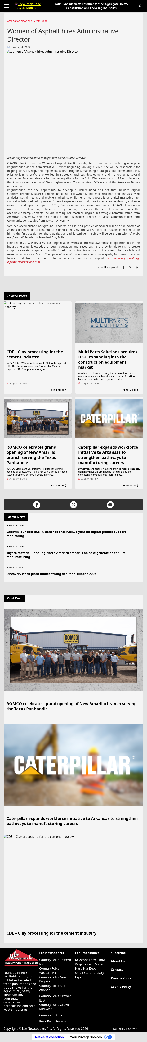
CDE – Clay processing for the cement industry (35, 354)
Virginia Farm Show (89, 964)
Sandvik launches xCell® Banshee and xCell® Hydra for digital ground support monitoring (66, 534)
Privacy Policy (121, 978)
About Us (118, 961)
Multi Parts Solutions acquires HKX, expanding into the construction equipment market (107, 359)
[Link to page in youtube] (110, 504)
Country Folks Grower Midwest (55, 1007)
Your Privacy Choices (86, 1037)
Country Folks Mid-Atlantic (52, 988)
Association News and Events (23, 21)
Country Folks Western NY (49, 970)
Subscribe (118, 953)
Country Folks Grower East (55, 998)
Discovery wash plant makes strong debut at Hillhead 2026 (51, 574)
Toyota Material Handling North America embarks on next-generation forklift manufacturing (66, 555)
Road (44, 21)
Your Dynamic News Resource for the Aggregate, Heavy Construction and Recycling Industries (91, 6)
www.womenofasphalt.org (123, 258)
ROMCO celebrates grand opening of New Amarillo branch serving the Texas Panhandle (31, 454)
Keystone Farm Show (90, 960)
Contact (117, 970)
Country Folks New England (52, 979)
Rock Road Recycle (52, 1021)
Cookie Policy (121, 987)
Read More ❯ (59, 390)
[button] (140, 6)
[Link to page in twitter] (130, 267)
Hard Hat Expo (85, 968)
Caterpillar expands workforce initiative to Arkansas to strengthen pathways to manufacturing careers (108, 454)
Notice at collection (49, 1037)
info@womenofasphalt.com (23, 262)
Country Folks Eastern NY (55, 962)
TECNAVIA (131, 1029)
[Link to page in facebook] (124, 267)
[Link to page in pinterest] (137, 267)
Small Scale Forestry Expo (89, 975)
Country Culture (50, 1015)
